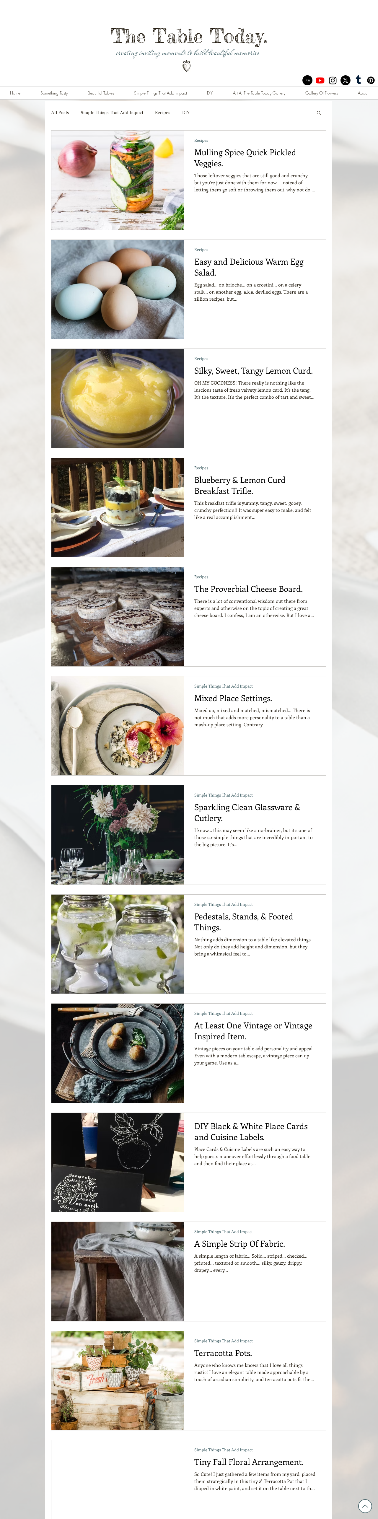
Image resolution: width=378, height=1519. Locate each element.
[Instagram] (333, 80)
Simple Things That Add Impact (112, 112)
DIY (186, 112)
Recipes (162, 112)
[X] (345, 80)
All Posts (60, 112)
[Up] (365, 1506)
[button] (319, 113)
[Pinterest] (371, 80)
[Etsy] (307, 80)
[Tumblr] (358, 80)
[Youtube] (320, 80)
